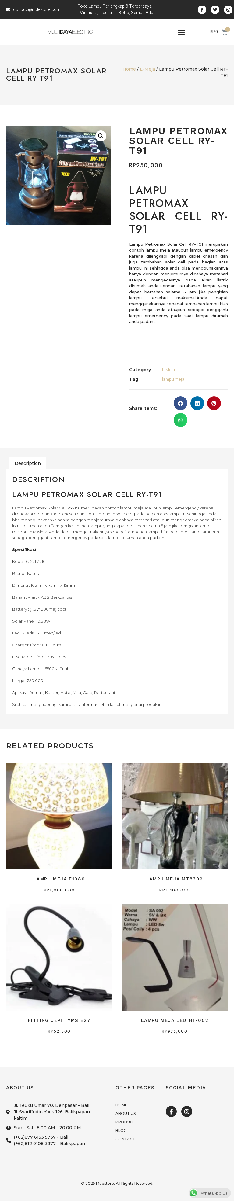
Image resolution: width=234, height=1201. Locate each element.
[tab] (27, 463)
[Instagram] (186, 1111)
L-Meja (147, 69)
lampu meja (173, 379)
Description (28, 463)
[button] (181, 32)
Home (129, 69)
